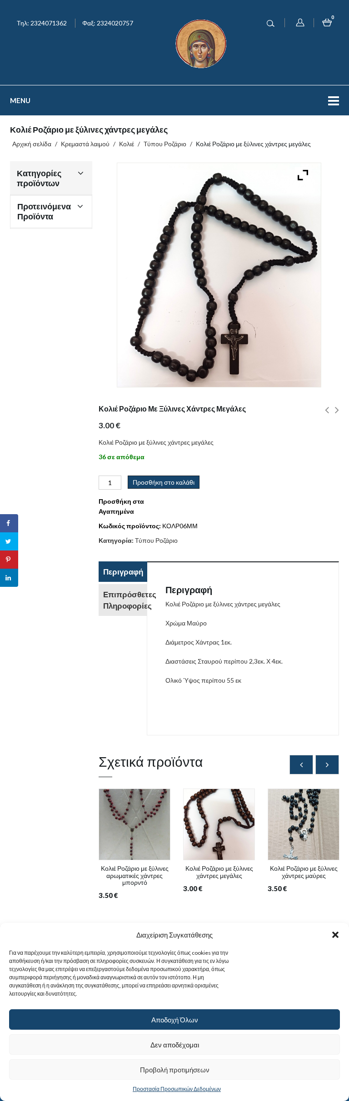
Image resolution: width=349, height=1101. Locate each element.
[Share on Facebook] (9, 523)
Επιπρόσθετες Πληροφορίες (125, 600)
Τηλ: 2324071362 (42, 23)
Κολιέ (126, 144)
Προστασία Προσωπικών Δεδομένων (177, 1089)
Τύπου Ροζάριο (165, 144)
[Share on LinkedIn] (9, 578)
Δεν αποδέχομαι (174, 1045)
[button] (335, 934)
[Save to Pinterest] (9, 559)
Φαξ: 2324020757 (107, 23)
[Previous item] (301, 764)
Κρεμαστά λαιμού (85, 144)
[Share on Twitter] (9, 541)
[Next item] (327, 764)
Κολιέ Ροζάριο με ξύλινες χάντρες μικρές (327, 415)
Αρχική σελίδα (31, 144)
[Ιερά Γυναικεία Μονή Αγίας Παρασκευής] (202, 43)
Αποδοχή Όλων (174, 1020)
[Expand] (300, 173)
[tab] (123, 572)
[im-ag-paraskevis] (134, 824)
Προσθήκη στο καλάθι (163, 482)
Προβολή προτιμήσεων (174, 1070)
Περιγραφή (123, 571)
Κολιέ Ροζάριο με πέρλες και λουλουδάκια (337, 415)
